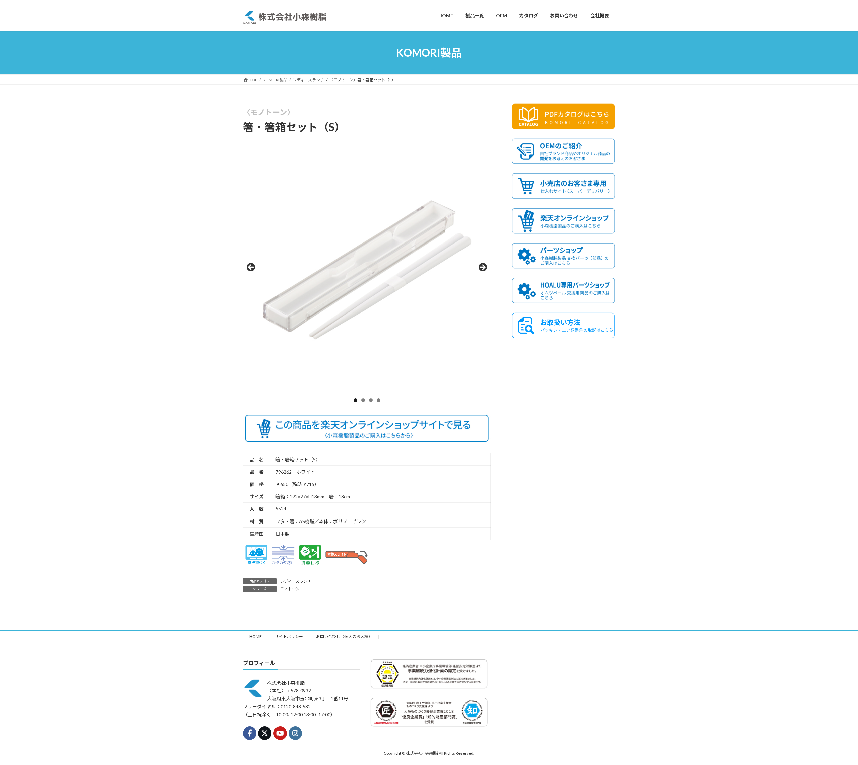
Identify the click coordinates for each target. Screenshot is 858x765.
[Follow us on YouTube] (280, 733)
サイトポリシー (289, 636)
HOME (255, 636)
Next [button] (482, 268)
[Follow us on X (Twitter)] (264, 733)
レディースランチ (295, 581)
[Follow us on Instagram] (295, 733)
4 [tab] (378, 400)
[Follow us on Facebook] (249, 733)
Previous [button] (251, 268)
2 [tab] (363, 400)
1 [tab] (355, 400)
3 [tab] (371, 400)
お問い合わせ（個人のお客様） (344, 636)
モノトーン (290, 589)
